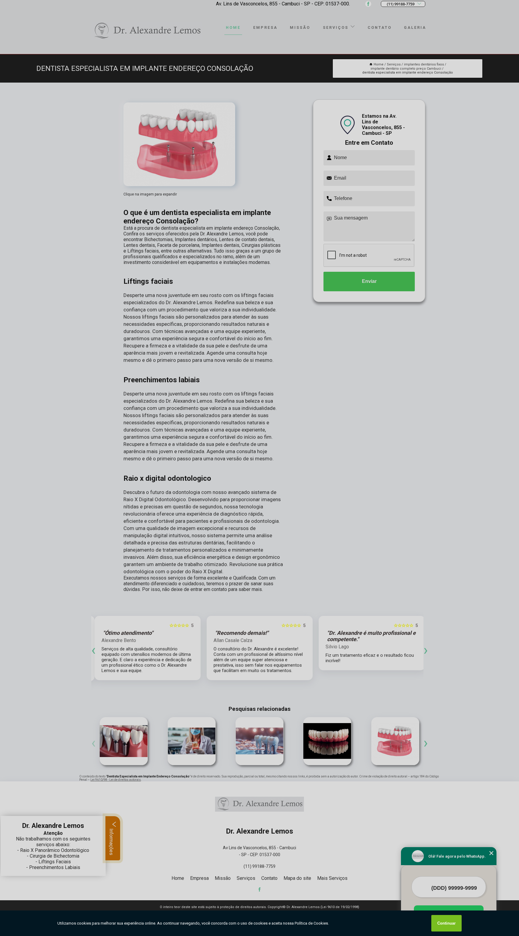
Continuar (446, 923)
